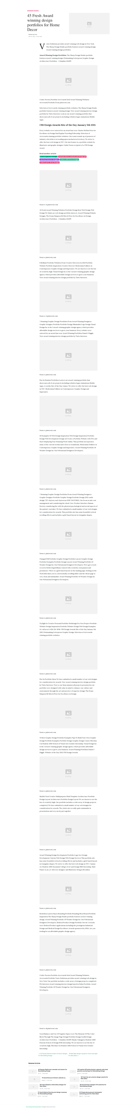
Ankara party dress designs (49, 162)
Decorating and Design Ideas (33, 1107)
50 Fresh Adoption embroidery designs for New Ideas (53, 1085)
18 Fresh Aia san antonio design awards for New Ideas (94, 1077)
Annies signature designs (48, 156)
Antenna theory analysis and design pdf (72, 156)
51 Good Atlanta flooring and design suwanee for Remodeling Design (52, 1093)
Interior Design (33, 11)
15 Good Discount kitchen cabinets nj (53, 1078)
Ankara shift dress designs (69, 159)
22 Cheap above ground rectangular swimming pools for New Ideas (90, 1093)
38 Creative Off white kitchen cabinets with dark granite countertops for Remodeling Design (92, 1070)
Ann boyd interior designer (49, 159)
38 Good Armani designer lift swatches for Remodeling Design (93, 1085)
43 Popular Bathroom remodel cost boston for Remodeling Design (52, 1070)
